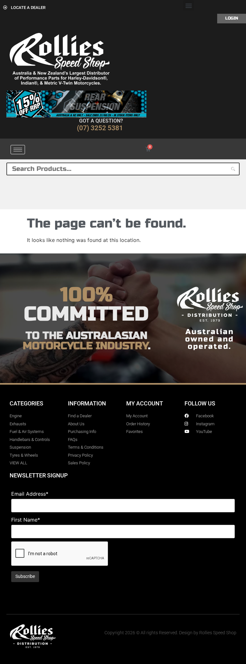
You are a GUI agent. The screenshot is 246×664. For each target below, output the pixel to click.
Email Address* (29, 493)
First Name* (25, 519)
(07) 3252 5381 (100, 128)
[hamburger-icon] (18, 149)
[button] (188, 5)
